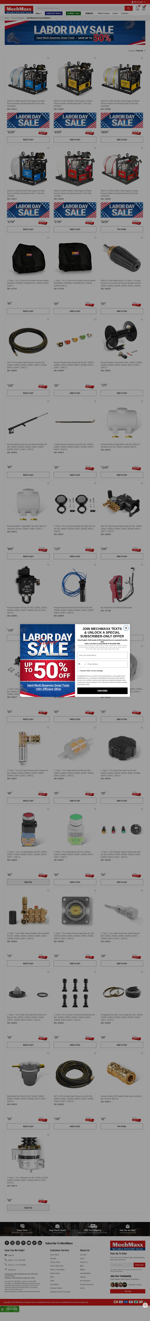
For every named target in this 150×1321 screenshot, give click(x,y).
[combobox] (81, 664)
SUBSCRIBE (102, 690)
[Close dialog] (126, 628)
